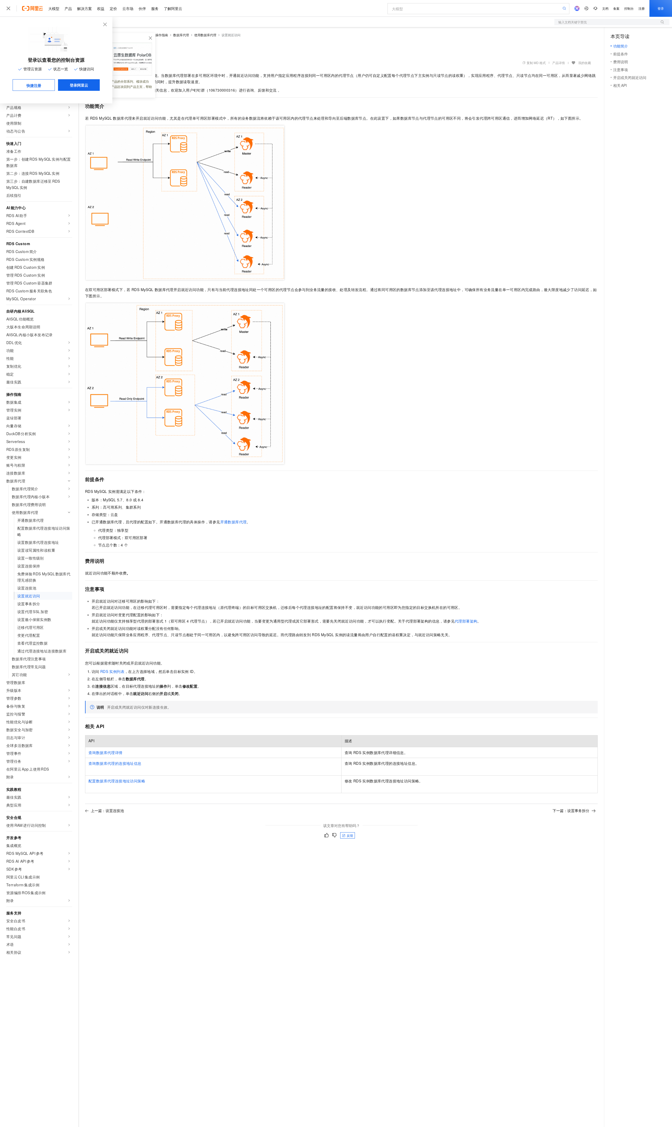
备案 (616, 8)
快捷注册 (34, 85)
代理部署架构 (466, 621)
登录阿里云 (79, 85)
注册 (641, 8)
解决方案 (84, 8)
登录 (661, 8)
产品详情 (558, 62)
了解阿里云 (173, 8)
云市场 (127, 8)
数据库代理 (181, 35)
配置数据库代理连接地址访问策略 (116, 780)
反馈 (350, 835)
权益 (100, 8)
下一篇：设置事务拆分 (571, 810)
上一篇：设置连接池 (107, 810)
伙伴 (142, 8)
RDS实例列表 (112, 671)
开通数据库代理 (233, 521)
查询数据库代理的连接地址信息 (114, 763)
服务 (155, 8)
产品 (68, 8)
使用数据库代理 (205, 35)
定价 (113, 8)
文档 (605, 8)
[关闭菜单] (8, 8)
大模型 (53, 8)
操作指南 (161, 35)
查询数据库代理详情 (105, 752)
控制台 (629, 8)
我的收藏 (584, 62)
